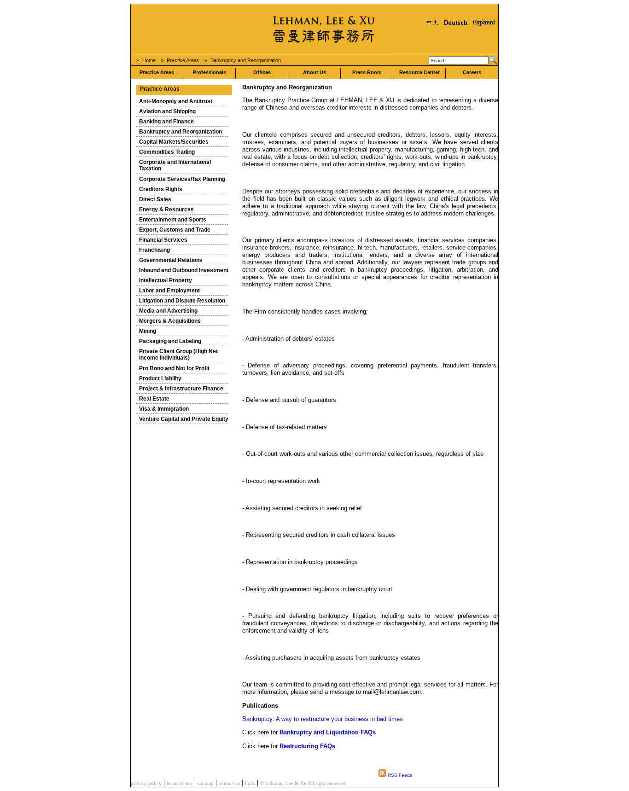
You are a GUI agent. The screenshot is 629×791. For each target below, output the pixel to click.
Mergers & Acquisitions (170, 321)
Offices (262, 72)
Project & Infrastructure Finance (181, 388)
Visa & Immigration (164, 409)
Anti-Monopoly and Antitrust (175, 101)
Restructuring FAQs (307, 746)
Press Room (367, 72)
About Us (314, 72)
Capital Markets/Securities (174, 142)
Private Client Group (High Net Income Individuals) (178, 354)
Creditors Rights (160, 189)
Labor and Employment (169, 290)
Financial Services (163, 240)
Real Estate (154, 399)
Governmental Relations (171, 260)
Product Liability (160, 378)
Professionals (209, 72)
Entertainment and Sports (172, 219)
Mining (147, 331)
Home (149, 60)
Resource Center (419, 72)
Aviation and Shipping (167, 111)
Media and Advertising (168, 311)
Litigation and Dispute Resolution (182, 300)
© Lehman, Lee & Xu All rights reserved (303, 783)
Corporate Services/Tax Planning (182, 179)
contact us (229, 783)
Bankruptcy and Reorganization (245, 60)
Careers (472, 72)
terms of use (179, 783)
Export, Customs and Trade (174, 230)
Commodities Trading (167, 152)
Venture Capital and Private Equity (183, 419)
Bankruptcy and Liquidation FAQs (328, 732)
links (250, 783)
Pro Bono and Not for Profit (174, 368)
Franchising (154, 250)
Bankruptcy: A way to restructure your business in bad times (322, 718)
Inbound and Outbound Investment (183, 270)
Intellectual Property (165, 280)
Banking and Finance (166, 121)
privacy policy (146, 783)
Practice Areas (183, 60)
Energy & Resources (166, 209)
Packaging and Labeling (170, 341)
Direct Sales (155, 199)
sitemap (206, 783)
